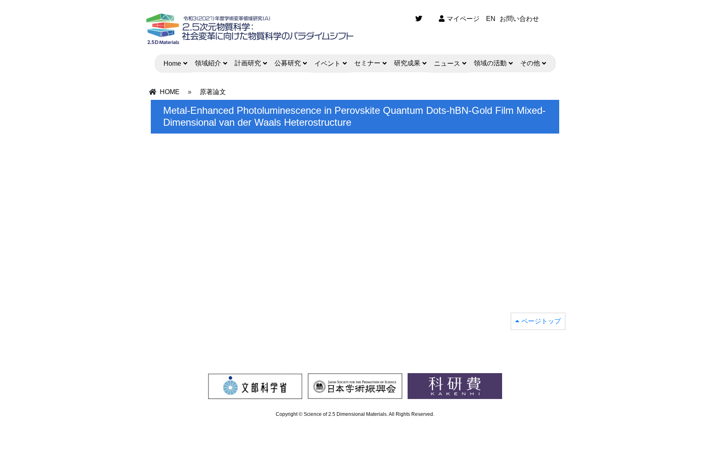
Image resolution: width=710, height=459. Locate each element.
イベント (327, 63)
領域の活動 (490, 63)
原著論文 (213, 91)
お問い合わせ (519, 18)
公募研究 (287, 63)
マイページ (463, 18)
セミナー (367, 63)
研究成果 (407, 63)
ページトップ (541, 321)
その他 (530, 63)
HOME (170, 91)
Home (172, 63)
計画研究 (248, 63)
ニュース (447, 63)
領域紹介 (208, 63)
